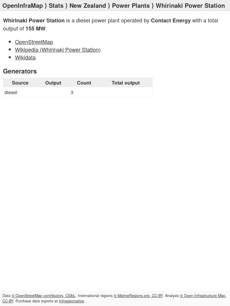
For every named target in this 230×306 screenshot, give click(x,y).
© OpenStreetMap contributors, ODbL (43, 295)
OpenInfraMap (22, 5)
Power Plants (131, 5)
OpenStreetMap (34, 41)
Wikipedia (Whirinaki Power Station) (58, 49)
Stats (56, 5)
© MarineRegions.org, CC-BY (138, 295)
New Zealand (87, 5)
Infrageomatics (71, 301)
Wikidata (25, 57)
